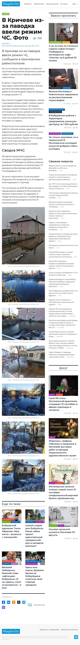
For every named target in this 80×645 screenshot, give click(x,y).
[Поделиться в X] (18, 602)
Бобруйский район (33, 561)
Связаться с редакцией (49, 630)
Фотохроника (31, 563)
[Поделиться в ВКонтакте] (8, 602)
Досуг (52, 394)
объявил (39, 91)
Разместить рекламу (69, 630)
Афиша (59, 394)
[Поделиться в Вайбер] (3, 607)
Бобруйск (28, 4)
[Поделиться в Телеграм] (23, 602)
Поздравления (8, 519)
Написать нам (39, 605)
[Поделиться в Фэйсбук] (3, 602)
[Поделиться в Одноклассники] (13, 602)
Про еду (66, 42)
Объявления (39, 4)
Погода (5, 14)
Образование (67, 133)
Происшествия (52, 4)
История (63, 4)
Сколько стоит (55, 42)
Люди (15, 563)
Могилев (67, 88)
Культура (6, 522)
